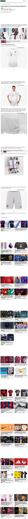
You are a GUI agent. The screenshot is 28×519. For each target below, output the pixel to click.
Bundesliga (10, 9)
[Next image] (26, 69)
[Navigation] (27, 1)
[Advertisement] (14, 18)
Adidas (3, 24)
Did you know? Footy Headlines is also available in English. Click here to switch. (14, 2)
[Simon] (4, 8)
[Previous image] (1, 69)
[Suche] (26, 1)
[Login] (25, 1)
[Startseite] (2, 1)
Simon (10, 8)
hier (20, 148)
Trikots (13, 9)
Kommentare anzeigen (4, 217)
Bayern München (6, 9)
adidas (2, 9)
